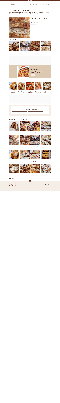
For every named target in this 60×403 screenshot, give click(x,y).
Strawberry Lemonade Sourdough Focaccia (13, 147)
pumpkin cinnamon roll (23, 14)
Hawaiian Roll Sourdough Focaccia (21, 92)
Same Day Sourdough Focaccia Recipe (34, 175)
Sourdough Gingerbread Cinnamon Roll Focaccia (13, 132)
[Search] (50, 5)
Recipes (36, 4)
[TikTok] (50, 2)
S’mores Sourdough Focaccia (24, 132)
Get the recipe (33, 24)
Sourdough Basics (41, 4)
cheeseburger (14, 13)
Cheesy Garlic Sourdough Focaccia (13, 92)
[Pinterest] (48, 2)
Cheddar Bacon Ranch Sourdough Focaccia (38, 92)
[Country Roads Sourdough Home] (12, 5)
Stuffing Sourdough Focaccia (24, 161)
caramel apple (25, 13)
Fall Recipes (32, 4)
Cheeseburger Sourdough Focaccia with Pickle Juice (45, 175)
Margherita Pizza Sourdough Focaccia (30, 92)
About (46, 4)
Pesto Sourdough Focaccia (46, 92)
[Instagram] (44, 2)
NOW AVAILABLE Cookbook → (30, 0)
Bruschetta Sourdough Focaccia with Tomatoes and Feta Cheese (24, 147)
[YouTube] (45, 2)
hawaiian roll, (18, 13)
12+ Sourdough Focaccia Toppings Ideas (45, 147)
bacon (20, 13)
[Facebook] (47, 2)
